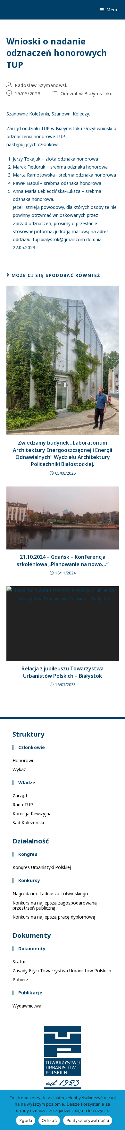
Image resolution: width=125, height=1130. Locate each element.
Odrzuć (49, 1120)
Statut (19, 962)
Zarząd (20, 796)
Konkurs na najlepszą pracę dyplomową (54, 917)
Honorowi (23, 760)
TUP (13, 9)
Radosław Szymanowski (42, 85)
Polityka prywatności (87, 1120)
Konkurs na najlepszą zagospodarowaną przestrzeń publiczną (55, 905)
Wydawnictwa (27, 1006)
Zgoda (25, 1120)
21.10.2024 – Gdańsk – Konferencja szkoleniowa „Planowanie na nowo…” (63, 560)
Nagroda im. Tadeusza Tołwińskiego (50, 893)
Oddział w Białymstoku (87, 94)
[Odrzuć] (117, 1110)
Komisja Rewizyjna (32, 813)
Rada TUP (23, 805)
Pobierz (20, 979)
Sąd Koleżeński (28, 822)
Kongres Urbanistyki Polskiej (42, 867)
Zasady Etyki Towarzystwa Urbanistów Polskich (62, 971)
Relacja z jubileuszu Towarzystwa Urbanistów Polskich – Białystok (62, 672)
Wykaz (19, 769)
